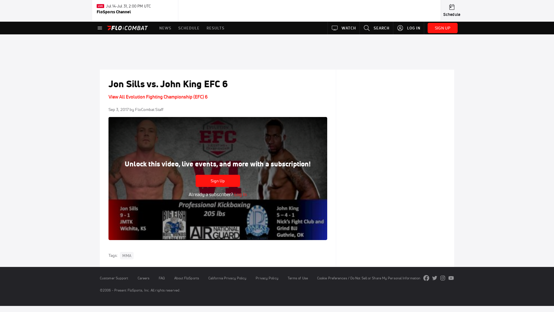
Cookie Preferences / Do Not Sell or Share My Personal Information (368, 278)
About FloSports (186, 278)
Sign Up (218, 180)
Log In (240, 194)
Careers (144, 278)
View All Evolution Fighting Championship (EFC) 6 (158, 97)
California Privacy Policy (227, 278)
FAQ (162, 278)
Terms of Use (298, 278)
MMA (126, 255)
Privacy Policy (267, 278)
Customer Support (114, 278)
